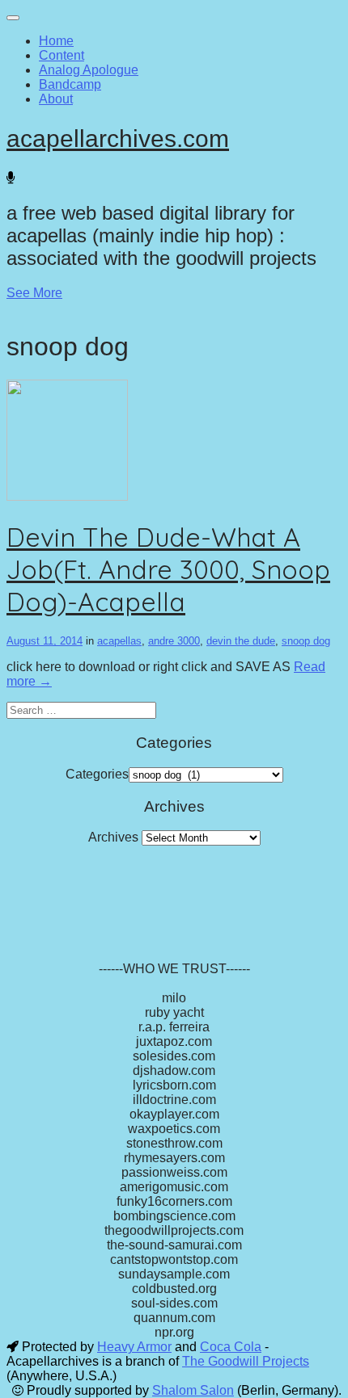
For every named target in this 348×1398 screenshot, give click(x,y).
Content (61, 55)
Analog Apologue (88, 70)
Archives (113, 837)
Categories (97, 774)
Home (56, 41)
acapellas (119, 641)
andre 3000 (174, 641)
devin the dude (240, 641)
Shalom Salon (193, 1390)
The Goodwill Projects (245, 1361)
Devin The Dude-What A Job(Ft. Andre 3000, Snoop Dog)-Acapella (168, 569)
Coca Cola (230, 1347)
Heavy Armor (134, 1347)
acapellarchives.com (117, 138)
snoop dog (306, 641)
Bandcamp (70, 84)
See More (34, 293)
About (56, 99)
